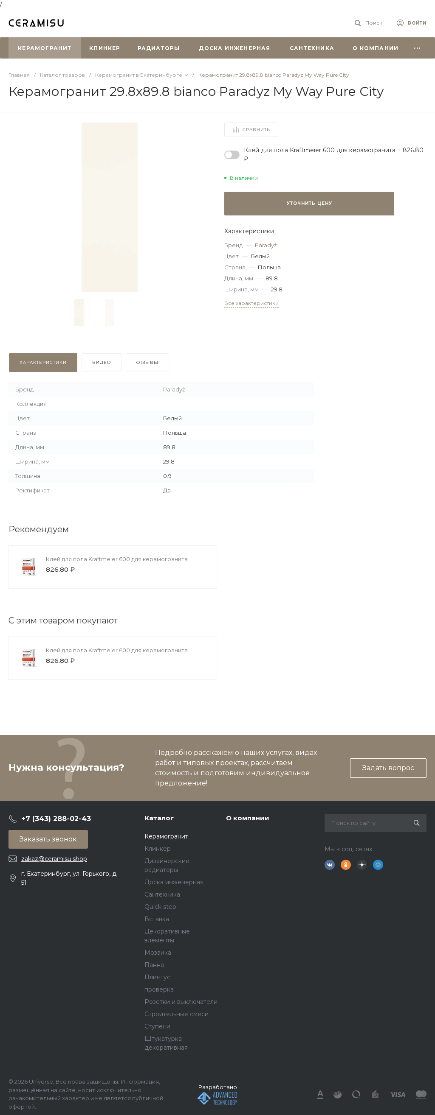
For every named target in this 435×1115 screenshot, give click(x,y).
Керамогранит (166, 836)
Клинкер (157, 848)
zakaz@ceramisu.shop (54, 859)
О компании (247, 818)
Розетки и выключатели (181, 1002)
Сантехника (162, 894)
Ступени (157, 1026)
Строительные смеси (176, 1014)
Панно (154, 965)
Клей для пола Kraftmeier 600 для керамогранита (117, 559)
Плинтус (157, 977)
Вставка (156, 919)
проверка (159, 989)
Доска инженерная (173, 882)
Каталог (159, 818)
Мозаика (157, 952)
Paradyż (266, 245)
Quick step (160, 907)
